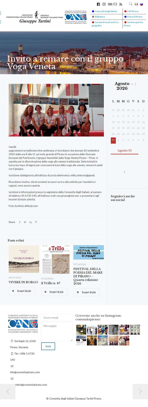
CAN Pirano (132, 11)
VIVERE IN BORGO (23, 282)
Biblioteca (100, 16)
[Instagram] (84, 332)
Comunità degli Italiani (106, 11)
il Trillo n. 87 (50, 283)
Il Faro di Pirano (134, 16)
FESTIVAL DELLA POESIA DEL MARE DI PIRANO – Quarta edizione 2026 (88, 276)
